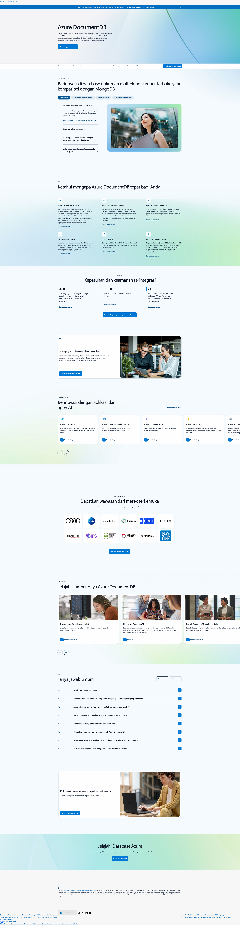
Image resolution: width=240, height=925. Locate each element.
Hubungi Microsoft (23, 924)
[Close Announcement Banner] (179, 7)
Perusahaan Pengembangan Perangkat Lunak (13, 917)
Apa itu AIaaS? (198, 917)
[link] (63, 66)
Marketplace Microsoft (34, 917)
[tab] (64, 97)
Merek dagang (62, 924)
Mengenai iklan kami (73, 924)
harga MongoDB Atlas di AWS (88, 890)
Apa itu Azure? (4, 915)
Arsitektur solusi (193, 915)
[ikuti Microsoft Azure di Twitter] (79, 913)
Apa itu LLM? (207, 917)
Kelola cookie (38, 924)
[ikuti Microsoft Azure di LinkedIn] (87, 913)
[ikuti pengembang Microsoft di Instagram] (83, 913)
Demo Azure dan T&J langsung (214, 915)
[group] (78, 429)
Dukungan (201, 915)
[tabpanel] (120, 133)
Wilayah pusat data (43, 915)
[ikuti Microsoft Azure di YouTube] (90, 913)
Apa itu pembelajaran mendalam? (184, 917)
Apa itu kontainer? (217, 917)
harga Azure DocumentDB (71, 890)
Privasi (32, 924)
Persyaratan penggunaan (49, 924)
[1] (58, 887)
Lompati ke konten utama (8, 1)
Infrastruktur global (32, 915)
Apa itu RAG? (227, 917)
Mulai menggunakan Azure (17, 915)
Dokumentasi (55, 917)
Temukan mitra (46, 917)
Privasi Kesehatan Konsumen (9, 924)
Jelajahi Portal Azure (69, 913)
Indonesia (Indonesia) (6, 919)
